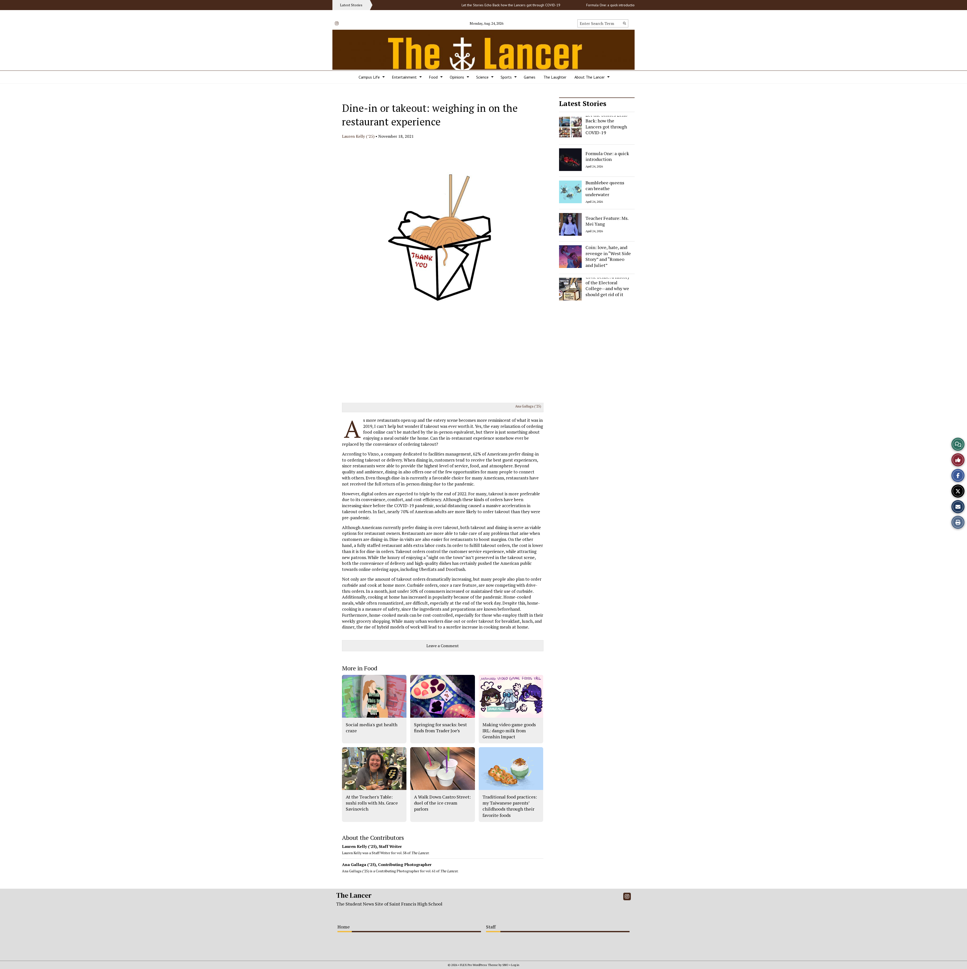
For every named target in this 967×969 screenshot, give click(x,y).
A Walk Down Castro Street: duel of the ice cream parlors (442, 803)
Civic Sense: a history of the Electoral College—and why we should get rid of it (607, 285)
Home (343, 927)
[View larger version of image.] (442, 271)
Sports (506, 77)
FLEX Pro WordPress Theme (479, 965)
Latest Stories (582, 103)
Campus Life (369, 77)
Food (433, 77)
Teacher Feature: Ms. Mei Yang (606, 221)
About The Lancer (589, 77)
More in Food (359, 668)
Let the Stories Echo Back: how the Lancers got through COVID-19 (483, 5)
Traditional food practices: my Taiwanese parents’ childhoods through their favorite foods (509, 806)
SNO (505, 965)
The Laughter (554, 77)
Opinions (457, 77)
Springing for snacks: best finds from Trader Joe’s (440, 727)
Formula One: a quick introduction (584, 5)
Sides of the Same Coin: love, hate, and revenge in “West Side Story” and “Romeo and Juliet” (608, 253)
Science (482, 77)
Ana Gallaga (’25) (528, 406)
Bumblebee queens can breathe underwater (604, 188)
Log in (515, 965)
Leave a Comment (442, 645)
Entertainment (404, 77)
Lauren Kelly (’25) (358, 136)
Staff (491, 927)
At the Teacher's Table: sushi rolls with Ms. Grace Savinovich (372, 803)
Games (529, 77)
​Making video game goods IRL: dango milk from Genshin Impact (509, 730)
